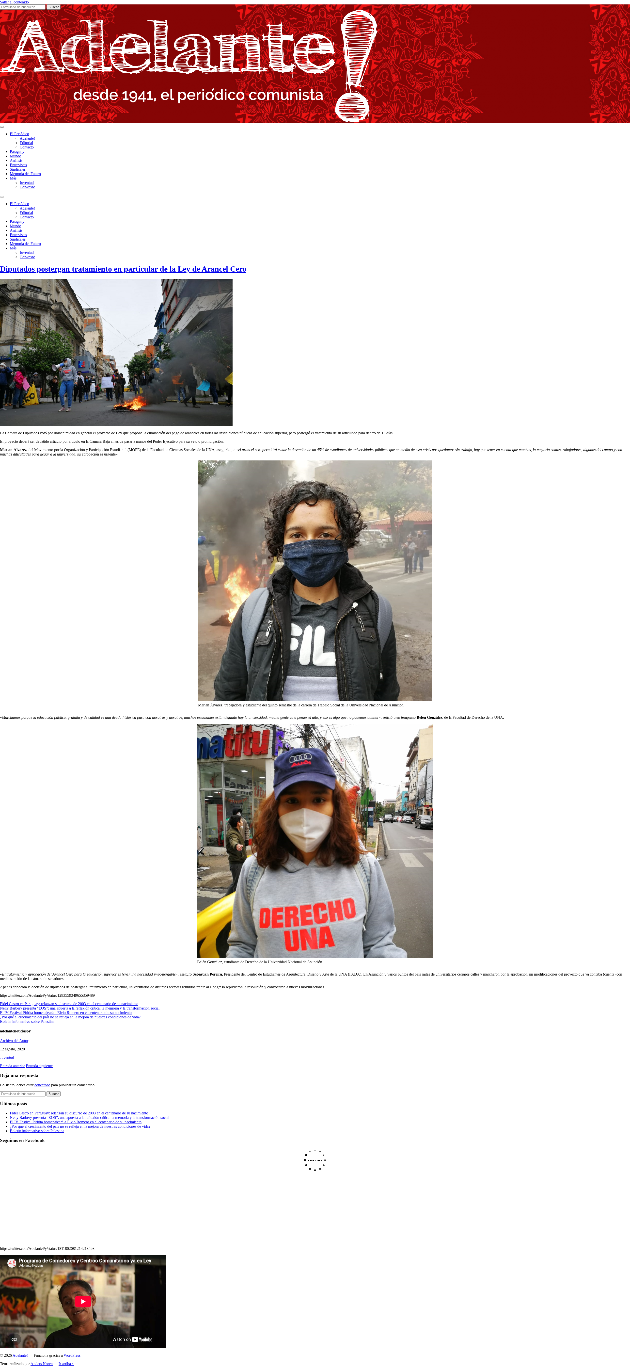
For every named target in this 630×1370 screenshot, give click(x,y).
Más (13, 178)
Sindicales (18, 169)
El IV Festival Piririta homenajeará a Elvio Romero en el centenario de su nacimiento (66, 1013)
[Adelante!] (189, 121)
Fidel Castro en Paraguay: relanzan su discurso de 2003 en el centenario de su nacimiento (69, 1004)
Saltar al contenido (14, 2)
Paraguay (17, 151)
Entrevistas (18, 165)
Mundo (15, 156)
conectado (42, 1085)
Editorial (26, 143)
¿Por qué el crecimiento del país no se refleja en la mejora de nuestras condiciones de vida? (70, 1017)
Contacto (27, 147)
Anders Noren (42, 1364)
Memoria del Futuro (25, 174)
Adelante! (27, 138)
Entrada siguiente (39, 1066)
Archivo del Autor (14, 1041)
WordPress (72, 1355)
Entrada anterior (12, 1066)
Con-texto (27, 187)
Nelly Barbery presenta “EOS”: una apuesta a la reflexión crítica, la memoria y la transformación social (79, 1008)
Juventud (27, 182)
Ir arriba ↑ (66, 1364)
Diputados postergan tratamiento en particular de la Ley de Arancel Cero (123, 268)
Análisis (16, 160)
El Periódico (19, 134)
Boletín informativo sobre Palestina (27, 1021)
